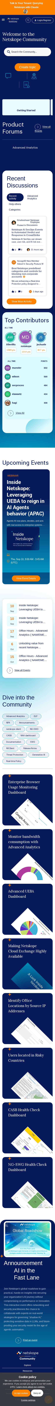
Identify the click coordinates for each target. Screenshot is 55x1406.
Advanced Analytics (15, 716)
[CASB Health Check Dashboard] (27, 1127)
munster (16, 368)
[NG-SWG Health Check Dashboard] (27, 1182)
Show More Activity (22, 301)
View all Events (22, 670)
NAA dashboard (28, 736)
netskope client (13, 729)
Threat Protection (14, 755)
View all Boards (43, 128)
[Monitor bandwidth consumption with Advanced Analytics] (27, 854)
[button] (27, 1400)
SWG (32, 742)
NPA (8, 723)
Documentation (13, 742)
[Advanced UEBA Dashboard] (27, 909)
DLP (35, 716)
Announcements (27, 723)
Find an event (30, 1340)
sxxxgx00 (21, 261)
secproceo (18, 385)
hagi (14, 403)
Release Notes (30, 748)
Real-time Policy (13, 761)
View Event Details (26, 578)
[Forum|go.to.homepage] (13, 20)
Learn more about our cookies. (30, 1387)
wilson (15, 376)
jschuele (41, 344)
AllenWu (11, 344)
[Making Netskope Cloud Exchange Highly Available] (27, 963)
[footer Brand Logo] (27, 1359)
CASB (9, 736)
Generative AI (38, 755)
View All (19, 413)
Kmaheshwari (23, 220)
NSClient (10, 748)
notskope (26, 346)
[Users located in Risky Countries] (27, 1073)
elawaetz (17, 394)
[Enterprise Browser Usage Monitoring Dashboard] (27, 799)
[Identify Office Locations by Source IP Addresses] (27, 1018)
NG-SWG (34, 729)
